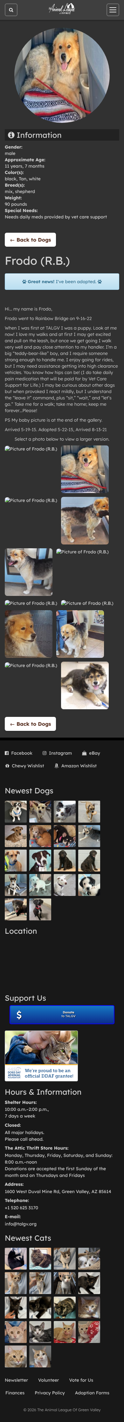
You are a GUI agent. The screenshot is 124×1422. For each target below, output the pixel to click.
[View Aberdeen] (89, 1283)
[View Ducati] (40, 1283)
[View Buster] (40, 812)
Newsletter (16, 1380)
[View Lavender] (65, 860)
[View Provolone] (16, 1356)
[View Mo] (40, 885)
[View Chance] (16, 812)
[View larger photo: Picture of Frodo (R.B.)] (31, 448)
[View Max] (65, 812)
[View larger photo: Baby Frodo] (85, 685)
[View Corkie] (16, 836)
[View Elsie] (65, 1332)
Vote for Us (81, 1380)
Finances (14, 1393)
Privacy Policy (50, 1393)
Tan (22, 179)
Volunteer (48, 1380)
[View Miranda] (65, 836)
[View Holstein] (40, 1308)
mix (9, 191)
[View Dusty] (89, 836)
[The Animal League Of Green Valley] (62, 9)
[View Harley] (65, 1283)
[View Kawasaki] (16, 1283)
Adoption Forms (92, 1393)
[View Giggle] (16, 1332)
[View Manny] (65, 885)
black (11, 179)
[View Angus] (16, 1308)
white (35, 179)
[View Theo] (89, 812)
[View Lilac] (89, 860)
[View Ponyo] (40, 836)
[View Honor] (40, 909)
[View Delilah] (65, 1308)
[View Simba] (89, 1332)
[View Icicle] (89, 885)
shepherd (25, 191)
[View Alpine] (16, 909)
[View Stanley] (40, 860)
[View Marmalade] (40, 1356)
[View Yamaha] (65, 1259)
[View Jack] (16, 885)
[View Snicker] (89, 1308)
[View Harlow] (16, 1259)
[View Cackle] (40, 1332)
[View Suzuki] (89, 1259)
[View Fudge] (40, 1259)
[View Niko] (16, 860)
